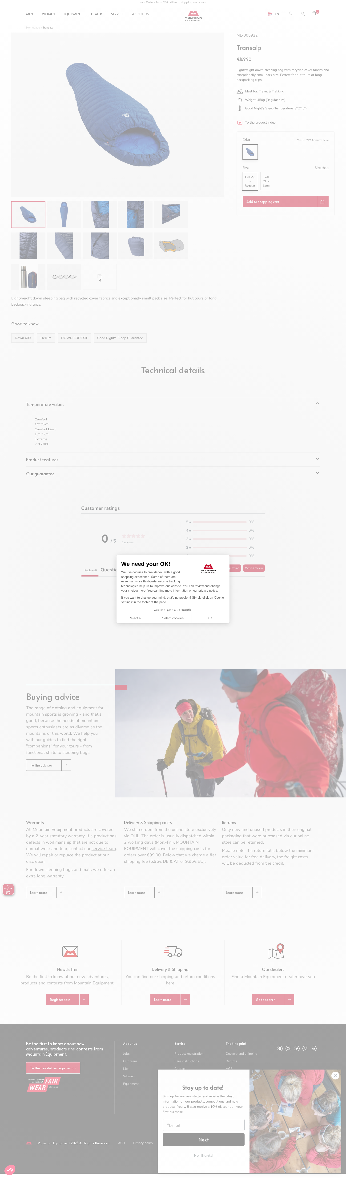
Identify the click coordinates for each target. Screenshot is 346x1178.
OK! (210, 618)
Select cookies (173, 618)
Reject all (135, 618)
